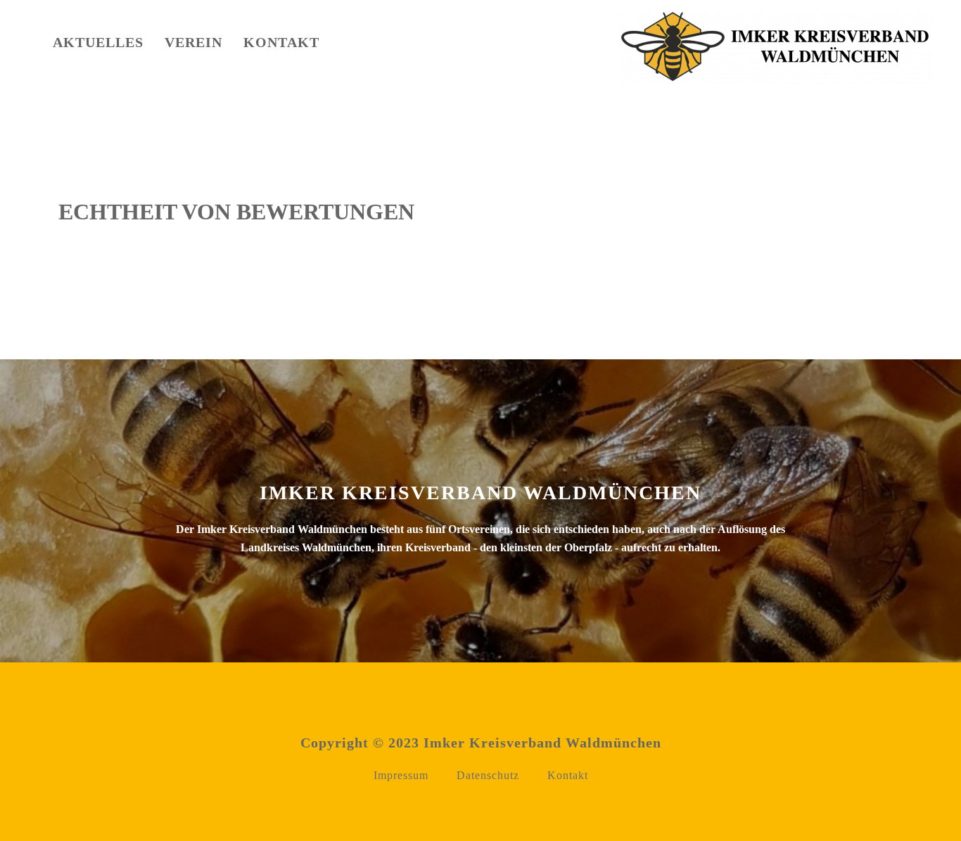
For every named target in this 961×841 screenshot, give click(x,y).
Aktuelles (98, 42)
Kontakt (281, 42)
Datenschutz (488, 775)
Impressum (401, 775)
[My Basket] (368, 45)
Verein (193, 42)
